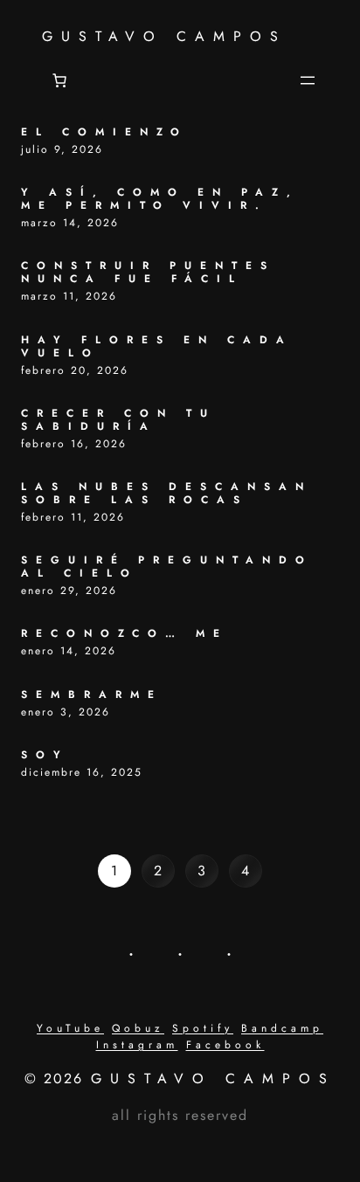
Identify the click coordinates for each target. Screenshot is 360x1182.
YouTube (70, 1028)
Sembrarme (92, 695)
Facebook (225, 1045)
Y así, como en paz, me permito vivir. (160, 199)
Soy (45, 755)
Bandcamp (282, 1028)
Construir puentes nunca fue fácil (148, 272)
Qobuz (138, 1028)
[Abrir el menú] (307, 80)
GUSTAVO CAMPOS (164, 36)
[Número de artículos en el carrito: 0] (59, 80)
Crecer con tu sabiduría (118, 420)
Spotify (202, 1028)
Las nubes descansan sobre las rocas (166, 493)
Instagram (137, 1045)
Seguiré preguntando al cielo (167, 567)
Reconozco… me (124, 633)
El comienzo (104, 132)
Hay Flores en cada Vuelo (157, 347)
